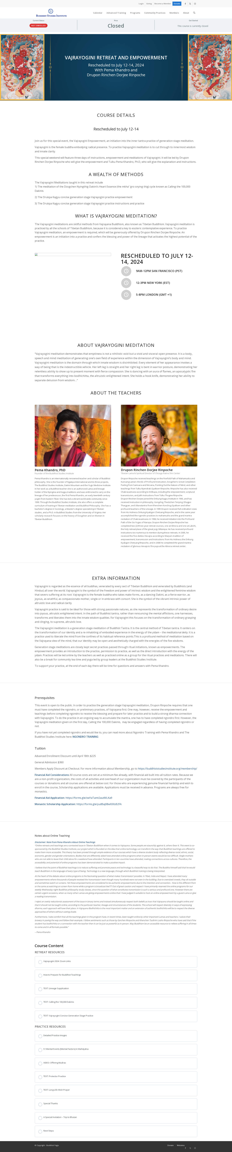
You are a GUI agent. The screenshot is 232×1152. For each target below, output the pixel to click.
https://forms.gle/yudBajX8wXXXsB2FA (99, 804)
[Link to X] (190, 3)
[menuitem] (141, 4)
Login (141, 3)
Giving (149, 3)
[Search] (194, 12)
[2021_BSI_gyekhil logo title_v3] (51, 12)
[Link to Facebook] (185, 3)
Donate (177, 3)
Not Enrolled (38, 25)
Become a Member (163, 3)
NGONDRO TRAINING (85, 736)
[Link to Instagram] (195, 3)
